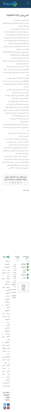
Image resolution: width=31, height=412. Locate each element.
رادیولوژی (23, 267)
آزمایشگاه (23, 275)
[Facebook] (8, 404)
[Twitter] (5, 404)
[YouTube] (8, 408)
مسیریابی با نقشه (14, 296)
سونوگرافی (23, 264)
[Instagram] (5, 408)
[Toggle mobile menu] (28, 3)
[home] (6, 257)
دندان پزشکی (24, 271)
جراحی (24, 278)
